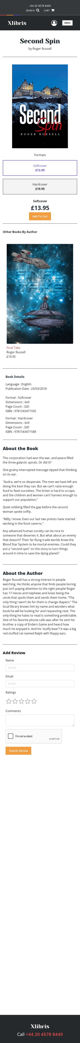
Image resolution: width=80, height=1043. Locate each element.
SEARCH (30, 10)
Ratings (11, 692)
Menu (67, 22)
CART (47, 10)
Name (10, 660)
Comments (13, 711)
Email (9, 676)
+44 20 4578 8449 (40, 5)
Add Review (14, 653)
